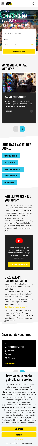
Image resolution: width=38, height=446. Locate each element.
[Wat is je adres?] (32, 44)
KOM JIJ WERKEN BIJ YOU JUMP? (18, 198)
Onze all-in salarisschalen (16, 279)
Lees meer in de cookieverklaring (19, 443)
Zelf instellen (19, 440)
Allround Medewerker (15, 97)
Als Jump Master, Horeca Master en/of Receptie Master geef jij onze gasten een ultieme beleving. (19, 103)
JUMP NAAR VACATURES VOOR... (16, 146)
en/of (6, 39)
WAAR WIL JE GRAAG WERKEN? (14, 67)
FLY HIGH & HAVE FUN (15, 25)
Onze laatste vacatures (16, 335)
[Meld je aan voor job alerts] (33, 3)
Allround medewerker (14, 347)
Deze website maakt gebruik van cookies (19, 377)
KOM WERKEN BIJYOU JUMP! (14, 18)
